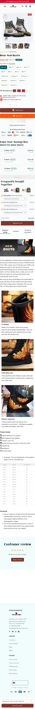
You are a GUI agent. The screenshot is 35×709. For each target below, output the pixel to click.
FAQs (10, 647)
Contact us (12, 640)
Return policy (13, 670)
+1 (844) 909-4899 (14, 626)
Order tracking (13, 643)
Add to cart (17, 706)
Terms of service (14, 663)
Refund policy (13, 673)
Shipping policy (13, 666)
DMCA (11, 650)
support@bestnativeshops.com (18, 628)
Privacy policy (13, 659)
